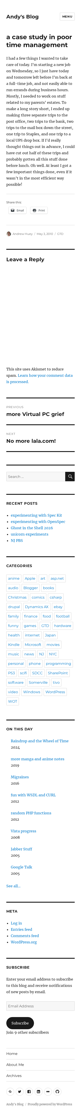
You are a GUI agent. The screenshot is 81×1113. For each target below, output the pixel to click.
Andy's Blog (22, 17)
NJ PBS (17, 540)
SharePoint (58, 673)
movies (53, 645)
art (42, 578)
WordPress (55, 692)
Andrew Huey (23, 234)
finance (31, 616)
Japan (50, 635)
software (16, 682)
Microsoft (33, 645)
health (14, 635)
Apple (30, 578)
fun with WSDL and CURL (33, 795)
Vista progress (23, 831)
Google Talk (21, 867)
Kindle (14, 645)
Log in (16, 923)
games (30, 626)
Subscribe (20, 1023)
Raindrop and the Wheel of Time (40, 741)
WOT (12, 701)
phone (35, 663)
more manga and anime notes (37, 759)
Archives (14, 1076)
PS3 (11, 673)
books (48, 588)
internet (32, 635)
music (13, 654)
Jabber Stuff (21, 849)
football (63, 616)
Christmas (17, 597)
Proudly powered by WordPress (50, 1104)
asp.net (57, 578)
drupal (14, 607)
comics (38, 597)
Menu (67, 16)
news (29, 654)
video (13, 692)
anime (14, 578)
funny (13, 626)
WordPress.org (24, 942)
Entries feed (21, 929)
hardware (62, 626)
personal (16, 663)
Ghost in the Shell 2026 (32, 528)
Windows (31, 692)
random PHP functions (31, 813)
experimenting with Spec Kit (36, 515)
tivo (56, 682)
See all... (13, 886)
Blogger (30, 588)
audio (13, 588)
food (47, 616)
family (13, 616)
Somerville (38, 682)
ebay (58, 607)
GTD (60, 234)
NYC (53, 654)
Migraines (20, 777)
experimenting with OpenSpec (38, 521)
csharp (56, 597)
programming (58, 663)
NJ (41, 654)
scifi (23, 673)
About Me (15, 1065)
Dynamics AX (37, 607)
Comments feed (25, 936)
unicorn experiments (29, 534)
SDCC (37, 673)
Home (12, 1054)
